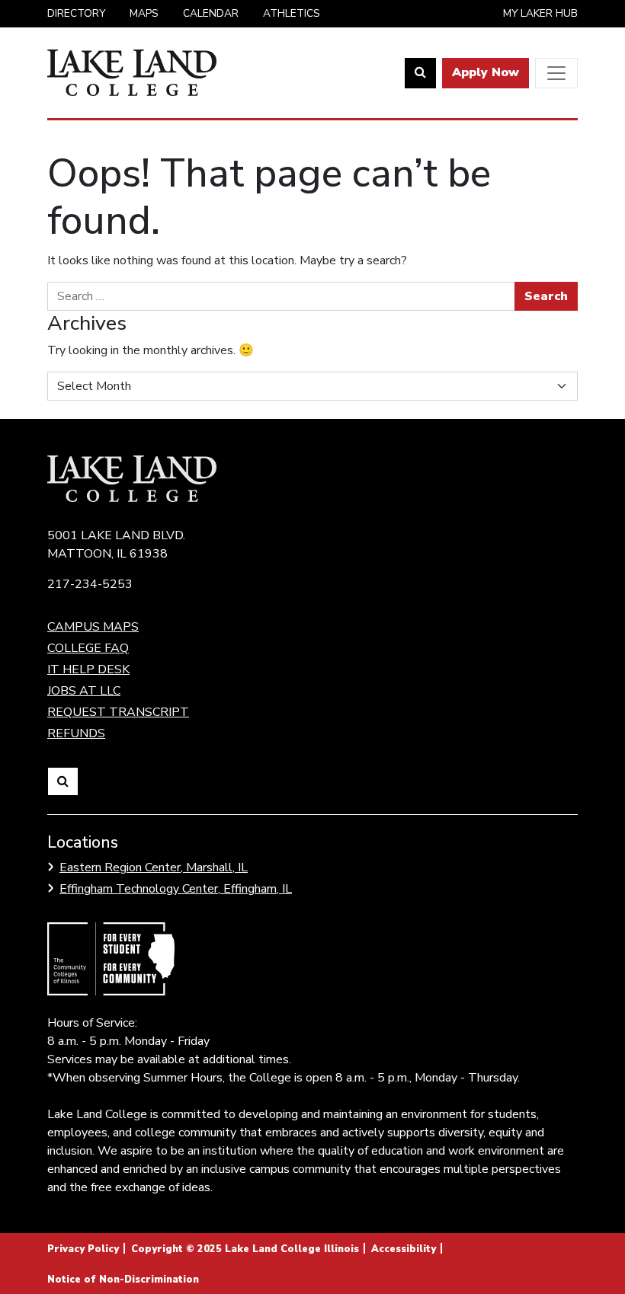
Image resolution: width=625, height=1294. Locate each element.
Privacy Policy (83, 1249)
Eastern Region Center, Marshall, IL (153, 867)
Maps (144, 13)
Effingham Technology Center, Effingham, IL (175, 888)
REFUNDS (76, 733)
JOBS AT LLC (83, 690)
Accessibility (403, 1249)
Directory (76, 13)
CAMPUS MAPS (93, 626)
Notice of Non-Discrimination (123, 1279)
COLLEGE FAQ (88, 648)
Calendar (211, 13)
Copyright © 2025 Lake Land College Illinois (245, 1249)
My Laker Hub (540, 13)
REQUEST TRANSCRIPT (118, 712)
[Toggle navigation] (556, 73)
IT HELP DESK (88, 669)
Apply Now (485, 72)
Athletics (291, 13)
